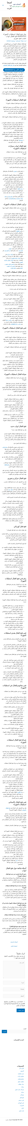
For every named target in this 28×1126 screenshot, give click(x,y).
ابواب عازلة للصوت (15, 258)
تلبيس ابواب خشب (9, 264)
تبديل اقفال (20, 188)
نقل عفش (21, 1110)
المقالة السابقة (14, 942)
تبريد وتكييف (21, 1073)
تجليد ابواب (13, 268)
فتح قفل (18, 41)
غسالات (22, 1095)
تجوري (15, 171)
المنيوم (22, 1071)
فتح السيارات (12, 198)
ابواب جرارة (10, 254)
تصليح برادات (21, 1076)
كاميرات (22, 1105)
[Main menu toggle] (3, 5)
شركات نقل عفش (19, 1089)
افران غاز (21, 1068)
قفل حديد (10, 489)
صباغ (22, 1092)
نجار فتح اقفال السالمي (8, 65)
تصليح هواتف (21, 1079)
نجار (17, 860)
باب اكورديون (7, 250)
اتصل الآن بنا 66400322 (14, 70)
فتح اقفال (6, 464)
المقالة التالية (14, 946)
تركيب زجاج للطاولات (16, 324)
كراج (23, 1108)
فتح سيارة (10, 196)
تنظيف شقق (21, 1081)
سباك (22, 1087)
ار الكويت (19, 792)
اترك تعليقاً (23, 41)
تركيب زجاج (9, 320)
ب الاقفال (18, 231)
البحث (24, 1028)
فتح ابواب (4, 447)
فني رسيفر (21, 1100)
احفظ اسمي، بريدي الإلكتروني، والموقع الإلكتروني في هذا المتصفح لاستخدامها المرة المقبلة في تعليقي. (14, 1003)
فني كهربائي (21, 1103)
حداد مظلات (21, 1084)
